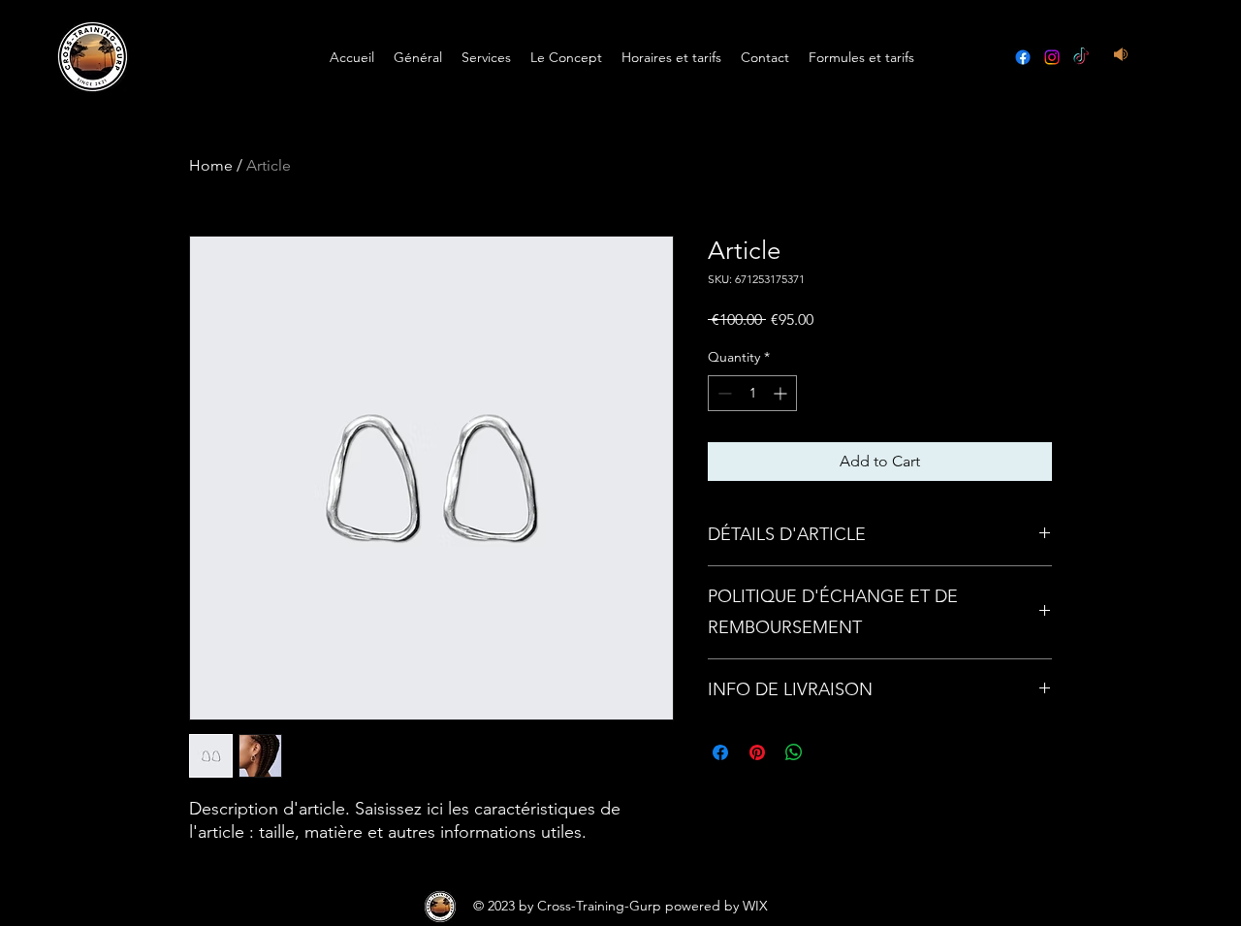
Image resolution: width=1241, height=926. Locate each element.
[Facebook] (1023, 57)
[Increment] (782, 393)
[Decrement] (723, 393)
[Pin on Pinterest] (757, 752)
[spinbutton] (752, 393)
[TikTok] (1081, 57)
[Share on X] (831, 752)
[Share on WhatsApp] (794, 752)
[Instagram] (1052, 57)
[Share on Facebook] (720, 752)
